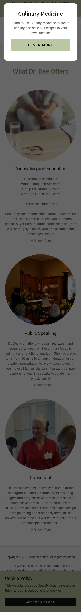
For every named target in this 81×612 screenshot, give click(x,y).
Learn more (40, 45)
